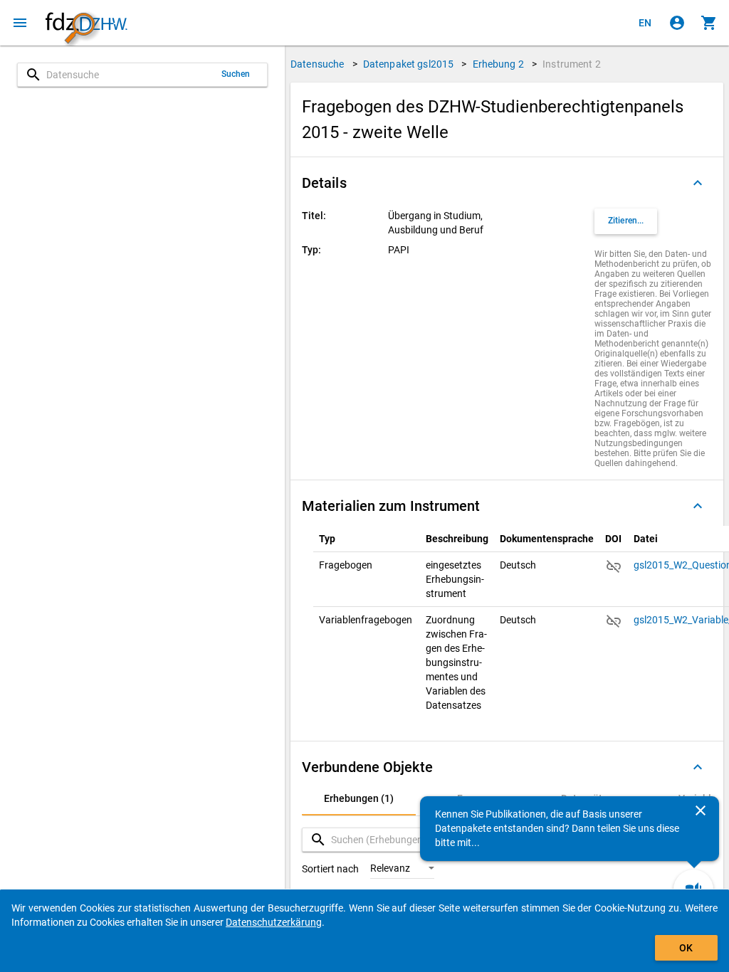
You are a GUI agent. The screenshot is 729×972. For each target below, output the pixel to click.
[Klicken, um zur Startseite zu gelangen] (86, 23)
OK (686, 947)
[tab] (359, 798)
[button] (507, 183)
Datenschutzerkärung (274, 922)
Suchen (236, 74)
